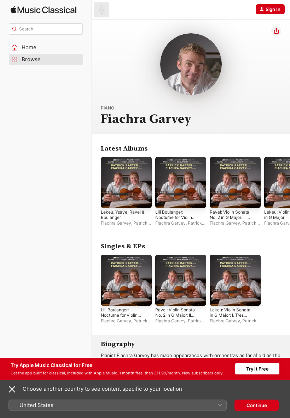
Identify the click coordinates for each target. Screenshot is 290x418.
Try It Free (257, 369)
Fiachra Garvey (116, 223)
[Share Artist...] (276, 31)
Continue (256, 405)
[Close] (12, 389)
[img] (43, 9)
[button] (46, 47)
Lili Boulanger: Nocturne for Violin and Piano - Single (173, 217)
